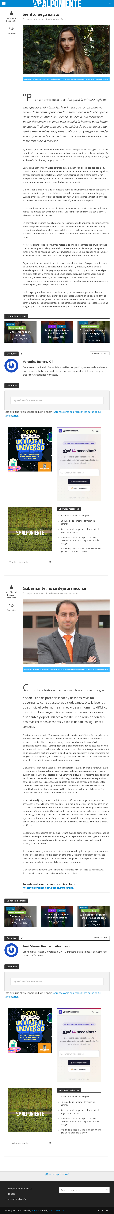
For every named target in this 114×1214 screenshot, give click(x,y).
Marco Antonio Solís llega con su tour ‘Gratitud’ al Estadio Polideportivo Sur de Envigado (80, 540)
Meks (34, 1210)
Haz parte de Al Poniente (20, 1188)
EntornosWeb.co (56, 1210)
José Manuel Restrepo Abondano (11, 595)
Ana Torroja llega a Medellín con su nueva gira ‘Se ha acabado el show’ (81, 550)
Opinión (10, 324)
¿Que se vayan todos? (57, 1174)
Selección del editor (17, 328)
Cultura (52, 326)
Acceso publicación (17, 1199)
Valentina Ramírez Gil (11, 19)
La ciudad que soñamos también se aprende (57, 331)
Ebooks (11, 1193)
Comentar (11, 33)
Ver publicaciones (99, 353)
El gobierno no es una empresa (20, 333)
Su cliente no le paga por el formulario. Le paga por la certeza (93, 333)
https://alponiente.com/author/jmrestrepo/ (49, 887)
